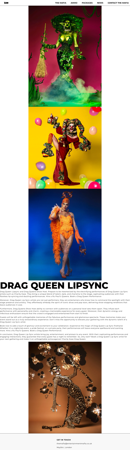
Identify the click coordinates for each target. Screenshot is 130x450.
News (100, 3)
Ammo (74, 3)
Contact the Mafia (118, 3)
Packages (87, 3)
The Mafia (60, 3)
